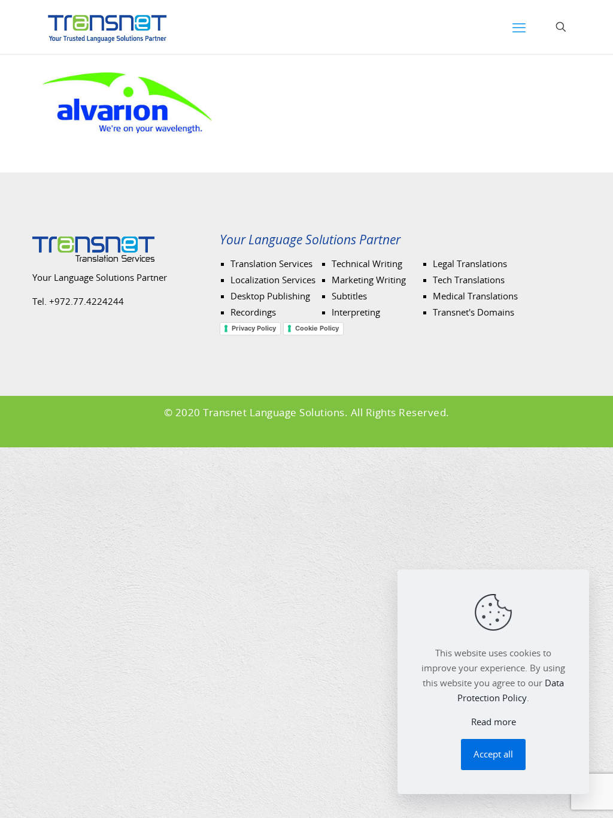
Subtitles (349, 296)
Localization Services (272, 280)
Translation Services (271, 264)
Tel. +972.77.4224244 (78, 301)
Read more (493, 722)
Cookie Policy (317, 328)
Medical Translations (475, 296)
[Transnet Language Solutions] (107, 27)
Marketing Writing (369, 280)
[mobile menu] (519, 27)
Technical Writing (367, 264)
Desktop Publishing (270, 296)
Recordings (253, 312)
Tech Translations (469, 280)
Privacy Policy (254, 328)
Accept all (493, 754)
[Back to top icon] (563, 798)
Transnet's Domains (473, 312)
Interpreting (356, 312)
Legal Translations (470, 264)
